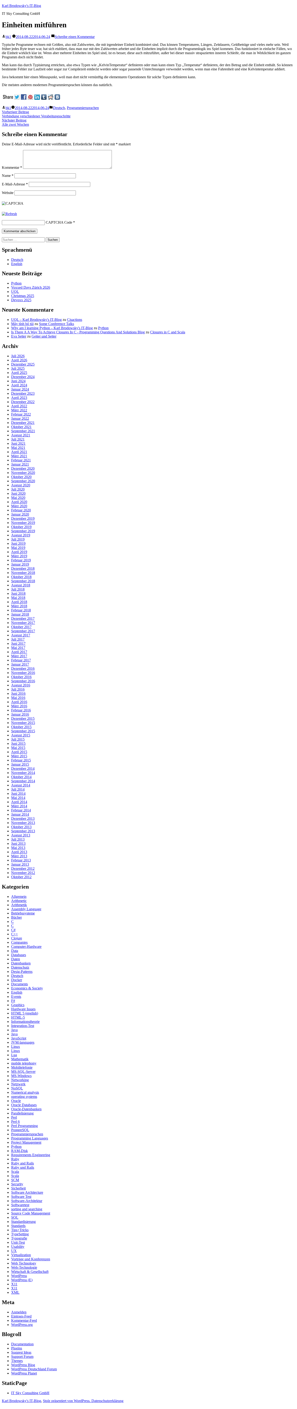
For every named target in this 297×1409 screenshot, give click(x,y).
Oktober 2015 (21, 727)
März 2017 (19, 656)
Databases (18, 955)
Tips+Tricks (20, 1230)
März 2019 (19, 556)
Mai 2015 (18, 748)
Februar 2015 (21, 760)
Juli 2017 (18, 639)
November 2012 (23, 873)
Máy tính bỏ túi (22, 324)
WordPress (19, 1276)
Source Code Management (30, 1213)
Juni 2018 (18, 593)
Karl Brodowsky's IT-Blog (21, 6)
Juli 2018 (18, 589)
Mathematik (20, 1059)
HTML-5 (18, 1017)
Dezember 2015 (23, 718)
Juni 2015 (18, 743)
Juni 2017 (18, 643)
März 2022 (19, 410)
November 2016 (23, 673)
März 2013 (19, 856)
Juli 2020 (18, 489)
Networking (20, 1080)
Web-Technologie (24, 1267)
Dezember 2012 (23, 868)
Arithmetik (19, 905)
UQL (15, 292)
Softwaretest (20, 1205)
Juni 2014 (18, 793)
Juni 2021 (18, 443)
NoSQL (17, 1088)
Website (7, 193)
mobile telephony (23, 1063)
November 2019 (23, 523)
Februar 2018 (21, 610)
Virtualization (21, 1255)
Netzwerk (18, 1084)
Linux (15, 1047)
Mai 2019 (18, 548)
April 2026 (19, 360)
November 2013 (23, 823)
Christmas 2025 (22, 296)
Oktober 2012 (21, 877)
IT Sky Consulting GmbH (30, 1393)
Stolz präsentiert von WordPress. (67, 1401)
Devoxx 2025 (21, 300)
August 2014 (20, 785)
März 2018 (19, 606)
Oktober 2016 (21, 677)
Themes (17, 1361)
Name (7, 176)
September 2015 (23, 731)
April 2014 (19, 802)
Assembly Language (26, 909)
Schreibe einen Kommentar (75, 37)
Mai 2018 (18, 598)
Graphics (17, 1005)
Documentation (22, 1344)
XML (15, 1292)
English (16, 264)
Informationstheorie (25, 1022)
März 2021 (19, 456)
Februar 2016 (21, 710)
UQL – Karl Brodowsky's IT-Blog (36, 320)
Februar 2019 (21, 560)
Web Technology (23, 1263)
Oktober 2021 (21, 427)
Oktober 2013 (21, 827)
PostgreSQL (20, 1130)
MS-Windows (21, 1076)
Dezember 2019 (23, 518)
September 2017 (23, 631)
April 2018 (19, 602)
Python (16, 283)
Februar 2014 (21, 810)
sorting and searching (26, 1209)
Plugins (16, 1348)
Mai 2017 (18, 648)
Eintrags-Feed (21, 1316)
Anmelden (18, 1312)
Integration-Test (22, 1026)
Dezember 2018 (23, 568)
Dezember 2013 (23, 818)
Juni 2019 (18, 543)
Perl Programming (24, 1126)
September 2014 (23, 781)
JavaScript (18, 1038)
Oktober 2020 (21, 477)
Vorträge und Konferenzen (30, 1259)
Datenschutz (20, 967)
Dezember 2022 (23, 402)
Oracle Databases (24, 1105)
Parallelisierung (22, 1113)
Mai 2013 (18, 848)
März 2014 (19, 806)
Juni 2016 (18, 693)
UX (14, 1251)
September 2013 (23, 831)
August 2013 (20, 835)
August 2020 (20, 485)
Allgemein (18, 897)
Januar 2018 (20, 614)
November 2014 (23, 773)
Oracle (16, 1101)
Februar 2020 (21, 510)
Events (16, 997)
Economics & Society (27, 988)
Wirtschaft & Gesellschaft (29, 1272)
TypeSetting (20, 1234)
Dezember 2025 (23, 364)
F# (13, 1001)
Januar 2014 (20, 814)
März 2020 (19, 506)
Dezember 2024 (23, 377)
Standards (18, 1226)
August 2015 (20, 735)
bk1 (8, 37)
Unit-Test (18, 1242)
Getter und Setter (44, 336)
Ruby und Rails (22, 1167)
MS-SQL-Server (23, 1072)
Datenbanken (21, 963)
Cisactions (74, 320)
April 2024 (19, 385)
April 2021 (19, 452)
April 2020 (19, 502)
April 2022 (19, 406)
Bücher (16, 917)
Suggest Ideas (21, 1352)
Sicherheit (18, 1188)
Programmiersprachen (83, 108)
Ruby (15, 1159)
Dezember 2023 (23, 393)
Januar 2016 (20, 714)
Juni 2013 (18, 843)
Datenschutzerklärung (107, 1401)
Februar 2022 (21, 414)
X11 (14, 1284)
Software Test (21, 1197)
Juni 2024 (18, 381)
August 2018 (20, 585)
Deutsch (59, 108)
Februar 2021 (21, 460)
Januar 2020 (20, 514)
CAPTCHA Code (59, 222)
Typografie (19, 1238)
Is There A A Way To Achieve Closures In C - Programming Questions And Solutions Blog (78, 332)
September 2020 (23, 481)
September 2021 (23, 431)
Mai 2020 (18, 498)
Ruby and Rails (22, 1163)
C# (13, 930)
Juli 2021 (18, 439)
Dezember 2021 (23, 423)
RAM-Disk (19, 1151)
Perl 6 (15, 1122)
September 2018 (23, 581)
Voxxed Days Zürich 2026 (30, 287)
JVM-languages (22, 1042)
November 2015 (23, 723)
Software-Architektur (26, 1201)
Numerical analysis (25, 1092)
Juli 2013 (18, 839)
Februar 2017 (21, 660)
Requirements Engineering (30, 1155)
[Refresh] (9, 214)
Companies (19, 942)
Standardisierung (23, 1222)
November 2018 (23, 573)
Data (14, 951)
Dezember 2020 (23, 468)
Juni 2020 (18, 493)
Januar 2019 (20, 564)
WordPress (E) (21, 1280)
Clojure (16, 938)
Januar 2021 (20, 464)
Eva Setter (18, 336)
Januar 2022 (20, 418)
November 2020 (23, 473)
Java (14, 1030)
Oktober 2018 (21, 577)
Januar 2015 (20, 764)
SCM (15, 1180)
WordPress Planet (24, 1373)
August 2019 (20, 535)
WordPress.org (22, 1325)
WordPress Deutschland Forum (34, 1369)
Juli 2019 (18, 539)
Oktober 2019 (21, 527)
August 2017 (20, 635)
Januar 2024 (20, 389)
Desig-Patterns (21, 972)
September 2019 (23, 531)
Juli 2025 (18, 368)
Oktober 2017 (21, 627)
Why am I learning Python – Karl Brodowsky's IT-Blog (52, 328)
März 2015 (19, 756)
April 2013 (19, 852)
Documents (19, 984)
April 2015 (19, 752)
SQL (14, 1217)
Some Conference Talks (56, 324)
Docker (16, 980)
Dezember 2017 (23, 618)
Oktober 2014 (21, 777)
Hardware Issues (23, 1009)
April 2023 (19, 398)
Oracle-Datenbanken (26, 1109)
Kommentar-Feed (24, 1320)
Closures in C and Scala (167, 332)
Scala (15, 1172)
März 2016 (19, 706)
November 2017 (23, 623)
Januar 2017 (20, 664)
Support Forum (22, 1357)
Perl (14, 1117)
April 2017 (19, 652)
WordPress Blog (23, 1365)
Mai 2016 (18, 698)
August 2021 (20, 435)
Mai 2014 (18, 798)
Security (17, 1184)
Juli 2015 (18, 739)
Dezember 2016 (23, 668)
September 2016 (23, 681)
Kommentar (12, 167)
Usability (17, 1247)
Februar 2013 (21, 860)
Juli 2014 (18, 789)
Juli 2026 (18, 356)
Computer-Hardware (26, 947)
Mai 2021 (18, 448)
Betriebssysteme (23, 913)
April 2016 (19, 702)
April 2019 (19, 552)
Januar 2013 (20, 864)
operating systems (24, 1097)
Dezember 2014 (23, 768)
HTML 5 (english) (24, 1013)
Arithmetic (19, 901)
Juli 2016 (18, 689)
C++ (14, 934)
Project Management (26, 1142)
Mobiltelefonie (21, 1067)
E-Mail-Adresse (15, 184)
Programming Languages (29, 1138)
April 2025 (19, 373)
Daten (15, 959)
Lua (14, 1055)
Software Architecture (27, 1192)
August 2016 (20, 685)
